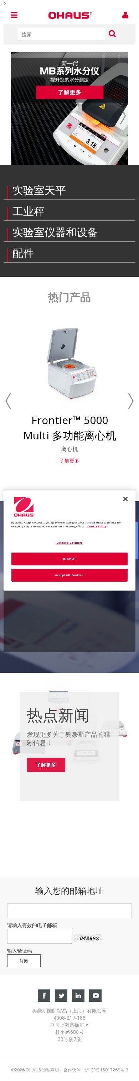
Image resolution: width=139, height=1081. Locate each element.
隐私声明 (50, 1070)
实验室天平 (39, 190)
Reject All (69, 558)
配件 (23, 253)
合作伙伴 (72, 1070)
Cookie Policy (96, 526)
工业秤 (28, 211)
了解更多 (69, 460)
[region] (70, 540)
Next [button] (115, 115)
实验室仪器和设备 (55, 232)
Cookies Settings (69, 542)
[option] (69, 108)
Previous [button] (24, 115)
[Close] (125, 499)
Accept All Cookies (69, 575)
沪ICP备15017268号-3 (106, 1070)
